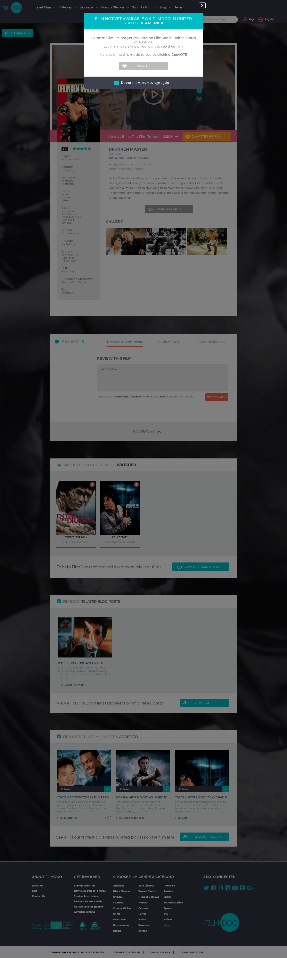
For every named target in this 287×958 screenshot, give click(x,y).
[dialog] (143, 479)
